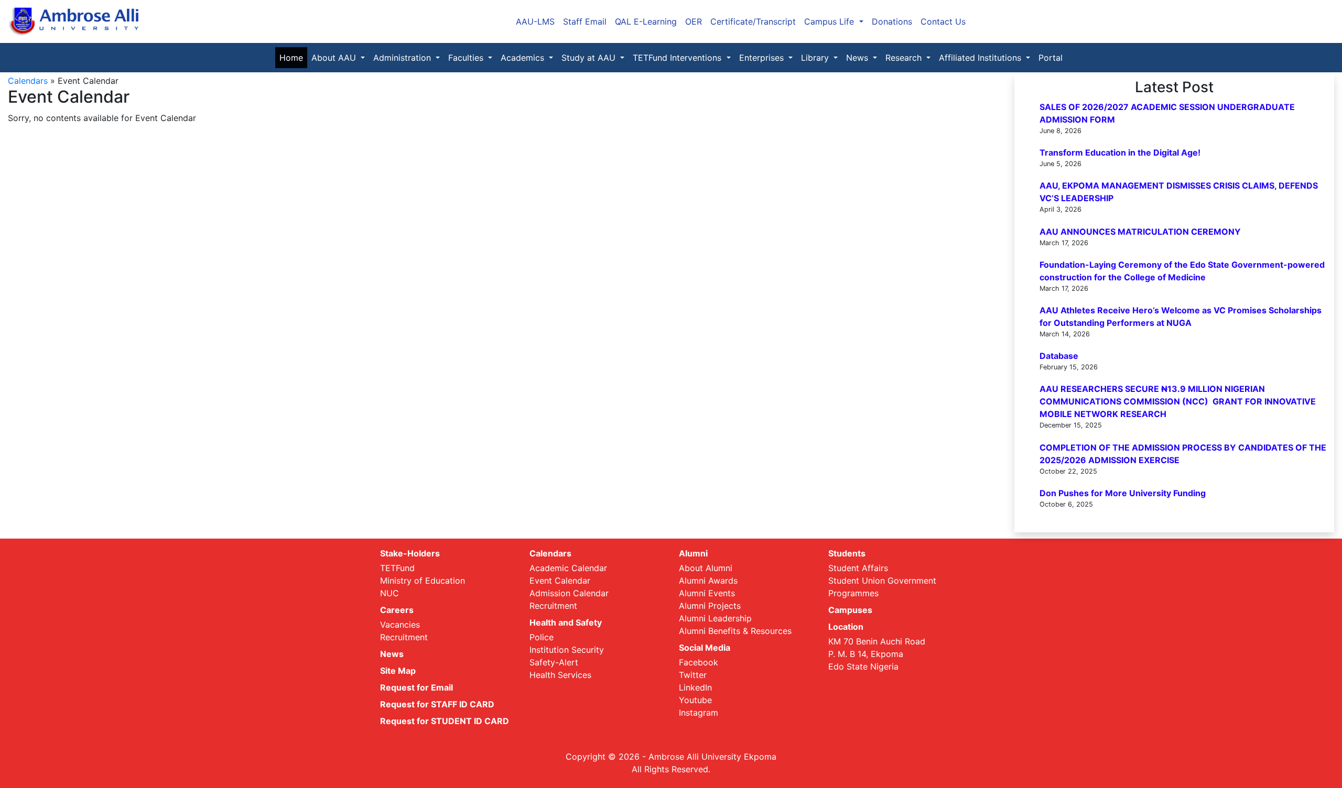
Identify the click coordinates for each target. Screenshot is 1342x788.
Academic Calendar (568, 568)
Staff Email (585, 21)
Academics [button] (524, 57)
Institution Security (566, 649)
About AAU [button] (335, 57)
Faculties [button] (467, 57)
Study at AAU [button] (589, 57)
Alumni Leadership (715, 618)
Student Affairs (858, 568)
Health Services (560, 675)
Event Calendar (559, 580)
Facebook (698, 662)
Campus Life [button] (830, 21)
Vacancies (400, 624)
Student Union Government (882, 580)
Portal (1050, 57)
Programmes (853, 593)
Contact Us (943, 21)
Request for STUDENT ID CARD (444, 721)
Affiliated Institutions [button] (981, 57)
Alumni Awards (708, 580)
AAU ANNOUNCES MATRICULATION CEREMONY (1140, 231)
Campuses (850, 610)
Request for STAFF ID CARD (437, 704)
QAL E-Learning (646, 21)
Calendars (28, 80)
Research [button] (904, 57)
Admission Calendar (569, 593)
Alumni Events (707, 593)
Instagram (698, 712)
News (392, 654)
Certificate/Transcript (753, 21)
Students (846, 553)
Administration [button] (403, 57)
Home (293, 57)
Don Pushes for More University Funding (1123, 493)
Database (1059, 356)
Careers (397, 610)
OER (693, 21)
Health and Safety (565, 622)
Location (845, 626)
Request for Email (416, 687)
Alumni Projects (710, 605)
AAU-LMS (535, 21)
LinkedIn (695, 687)
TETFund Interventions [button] (678, 57)
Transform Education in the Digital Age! (1120, 152)
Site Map (398, 670)
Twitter (693, 675)
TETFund (397, 568)
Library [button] (816, 57)
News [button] (858, 57)
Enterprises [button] (762, 57)
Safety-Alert (553, 662)
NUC (389, 593)
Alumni (693, 553)
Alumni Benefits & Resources (735, 631)
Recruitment (404, 637)
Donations (892, 21)
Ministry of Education (422, 580)
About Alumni (705, 568)
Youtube (695, 700)
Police (541, 637)
